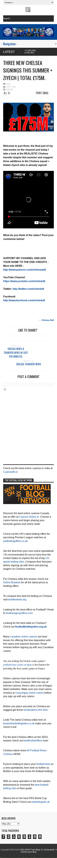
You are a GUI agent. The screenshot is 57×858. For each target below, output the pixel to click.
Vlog (14, 87)
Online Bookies (11, 582)
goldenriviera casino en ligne (17, 664)
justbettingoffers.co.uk (15, 541)
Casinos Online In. (29, 516)
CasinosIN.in (10, 472)
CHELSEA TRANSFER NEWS (28, 364)
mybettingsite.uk (41, 802)
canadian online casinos (23, 636)
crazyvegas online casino (29, 692)
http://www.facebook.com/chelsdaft (24, 300)
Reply (7, 84)
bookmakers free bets (36, 710)
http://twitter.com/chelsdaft (28, 288)
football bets (43, 764)
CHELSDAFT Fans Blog (29, 850)
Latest (9, 52)
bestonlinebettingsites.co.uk (18, 723)
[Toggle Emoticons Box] (5, 389)
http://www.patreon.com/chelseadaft (24, 269)
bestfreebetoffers (32, 740)
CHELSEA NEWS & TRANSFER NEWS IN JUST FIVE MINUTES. (16, 352)
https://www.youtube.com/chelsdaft (24, 281)
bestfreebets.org (17, 599)
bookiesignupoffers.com (19, 613)
